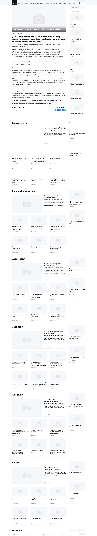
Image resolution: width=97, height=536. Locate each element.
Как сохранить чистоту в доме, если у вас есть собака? (37, 29)
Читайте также (74, 11)
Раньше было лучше (23, 191)
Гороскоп (64, 3)
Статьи (37, 3)
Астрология (18, 259)
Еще (74, 3)
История (17, 530)
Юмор (15, 462)
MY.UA (14, 2)
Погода (53, 3)
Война (26, 3)
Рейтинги (47, 3)
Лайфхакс (17, 395)
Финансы (58, 3)
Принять (82, 534)
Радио (69, 3)
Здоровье (17, 327)
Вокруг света (19, 123)
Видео (41, 3)
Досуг (21, 3)
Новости (32, 3)
